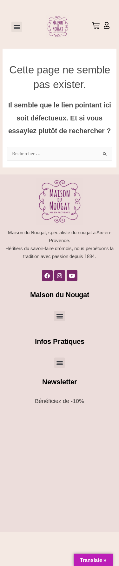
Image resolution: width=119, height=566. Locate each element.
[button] (16, 27)
